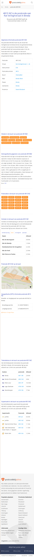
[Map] (17, 277)
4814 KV (5, 205)
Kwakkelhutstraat (6, 142)
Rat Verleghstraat (12, 15)
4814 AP (25, 200)
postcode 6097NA (14, 541)
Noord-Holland (22, 515)
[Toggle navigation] (2, 2)
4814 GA (20, 433)
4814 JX (20, 417)
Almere (3, 515)
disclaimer (24, 555)
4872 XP (20, 383)
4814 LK (5, 202)
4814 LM (18, 202)
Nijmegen (4, 519)
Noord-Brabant (20, 89)
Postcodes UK (22, 535)
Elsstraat (4, 140)
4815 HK (4, 200)
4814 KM (4, 208)
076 (17, 68)
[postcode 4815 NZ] (17, 2)
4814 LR (11, 205)
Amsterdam (4, 499)
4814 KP (18, 205)
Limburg (20, 511)
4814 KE (11, 208)
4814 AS (18, 197)
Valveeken (18, 140)
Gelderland (21, 506)
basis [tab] (12, 232)
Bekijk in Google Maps (8, 312)
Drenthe (20, 499)
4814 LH (25, 197)
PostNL (20, 537)
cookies (31, 555)
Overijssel (21, 517)
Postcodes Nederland (7, 530)
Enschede (4, 522)
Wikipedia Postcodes (24, 530)
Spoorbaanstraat (14, 137)
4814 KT (25, 205)
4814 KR (11, 197)
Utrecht (3, 506)
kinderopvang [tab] (6, 232)
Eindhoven (4, 508)
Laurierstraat (16, 142)
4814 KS (11, 202)
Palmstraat (11, 140)
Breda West (19, 78)
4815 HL (25, 202)
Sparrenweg (5, 137)
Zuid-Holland (22, 524)
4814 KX (11, 200)
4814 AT (4, 197)
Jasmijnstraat (24, 142)
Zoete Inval (23, 137)
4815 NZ (20, 420)
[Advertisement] (17, 113)
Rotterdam (4, 502)
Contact (3, 535)
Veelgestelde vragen (7, 533)
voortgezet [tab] (18, 232)
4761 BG (20, 390)
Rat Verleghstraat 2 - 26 (23, 64)
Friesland (21, 504)
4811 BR (20, 375)
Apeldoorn (4, 524)
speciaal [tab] (24, 232)
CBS (5, 183)
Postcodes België (23, 533)
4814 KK (25, 208)
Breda (17, 82)
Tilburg (3, 511)
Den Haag (4, 504)
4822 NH (21, 379)
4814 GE (20, 424)
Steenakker (19, 75)
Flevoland (21, 502)
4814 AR (18, 200)
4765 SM (21, 386)
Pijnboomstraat (27, 140)
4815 (17, 71)
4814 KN (18, 208)
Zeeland (20, 522)
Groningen (4, 513)
